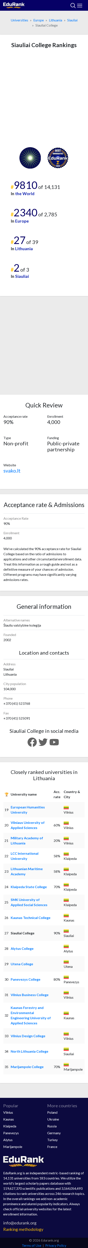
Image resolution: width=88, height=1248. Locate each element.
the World (24, 193)
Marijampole (12, 1147)
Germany (54, 1133)
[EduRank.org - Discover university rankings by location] (14, 5)
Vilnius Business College (29, 995)
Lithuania (55, 20)
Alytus (8, 1140)
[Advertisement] (44, 98)
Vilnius (8, 1112)
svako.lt (12, 470)
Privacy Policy (55, 1245)
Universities (19, 20)
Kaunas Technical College (30, 918)
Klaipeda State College (29, 887)
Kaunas (8, 1119)
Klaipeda (9, 1126)
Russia (52, 1126)
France (52, 1147)
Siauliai (72, 20)
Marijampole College (27, 1067)
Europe (38, 20)
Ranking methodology (23, 1229)
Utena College (22, 964)
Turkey (52, 1140)
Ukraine (53, 1119)
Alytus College (22, 948)
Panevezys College (25, 979)
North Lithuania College (29, 1051)
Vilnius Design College (28, 1036)
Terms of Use (31, 1245)
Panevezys (11, 1133)
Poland (52, 1112)
